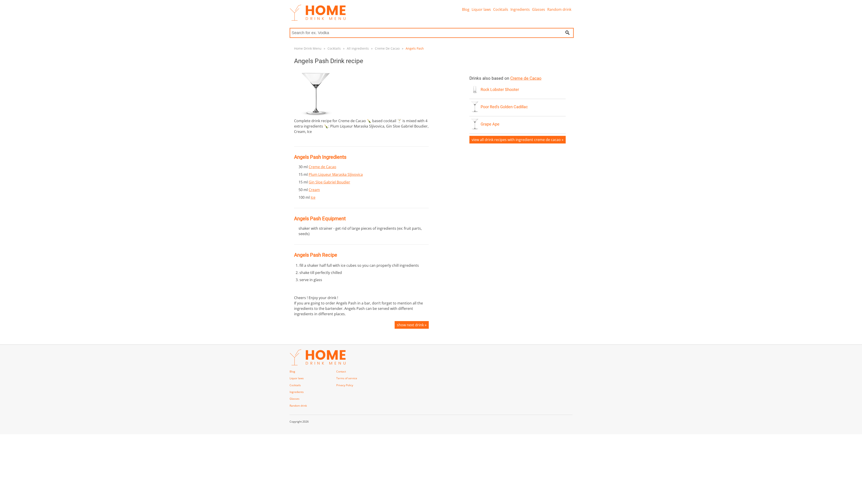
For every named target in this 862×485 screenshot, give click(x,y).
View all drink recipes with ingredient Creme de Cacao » (517, 139)
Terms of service (346, 378)
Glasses (538, 9)
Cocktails (500, 9)
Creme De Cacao (387, 48)
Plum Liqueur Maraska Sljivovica (336, 174)
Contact (341, 371)
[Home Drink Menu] (318, 19)
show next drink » (412, 324)
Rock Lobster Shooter (500, 89)
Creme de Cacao (322, 166)
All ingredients (358, 48)
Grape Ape (490, 124)
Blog (465, 9)
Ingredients (520, 9)
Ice (313, 197)
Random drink (559, 9)
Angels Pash (415, 48)
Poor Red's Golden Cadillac (504, 107)
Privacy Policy (344, 385)
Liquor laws (481, 9)
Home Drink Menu (307, 48)
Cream (314, 189)
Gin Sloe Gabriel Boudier (329, 182)
